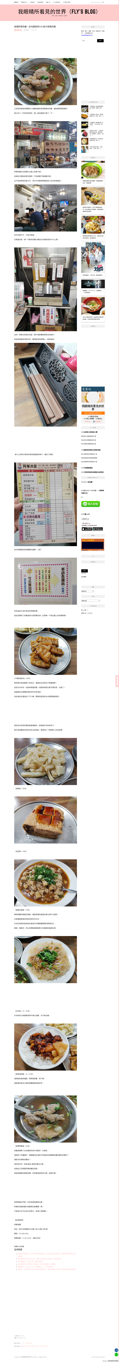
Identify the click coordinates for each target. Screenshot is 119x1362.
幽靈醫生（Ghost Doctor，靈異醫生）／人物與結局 (35, 1267)
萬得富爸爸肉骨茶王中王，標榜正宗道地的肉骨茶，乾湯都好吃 (40, 1259)
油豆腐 (36, 1346)
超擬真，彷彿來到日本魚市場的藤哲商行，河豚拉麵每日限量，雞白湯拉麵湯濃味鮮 (47, 1269)
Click (117, 681)
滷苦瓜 (46, 1346)
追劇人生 (48, 2)
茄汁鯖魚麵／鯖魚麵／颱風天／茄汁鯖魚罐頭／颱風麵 (36, 1264)
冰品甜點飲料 (40, 2)
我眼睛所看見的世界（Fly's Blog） (59, 11)
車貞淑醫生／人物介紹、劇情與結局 (30, 1261)
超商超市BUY (24, 2)
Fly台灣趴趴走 (56, 2)
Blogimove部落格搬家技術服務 (110, 1361)
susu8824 (26, 30)
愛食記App (87, 523)
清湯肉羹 (31, 1346)
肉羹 (27, 1346)
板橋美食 (22, 1346)
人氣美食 (41, 1346)
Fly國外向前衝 (66, 2)
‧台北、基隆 (18, 30)
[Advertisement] (45, 45)
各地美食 (32, 2)
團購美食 (16, 2)
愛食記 (31, 1343)
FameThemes (102, 1357)
